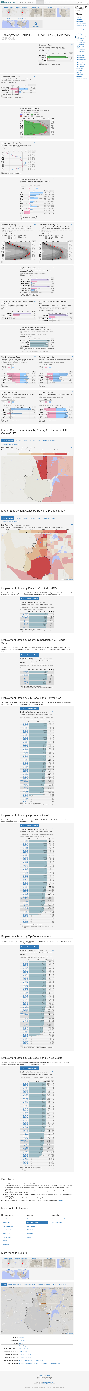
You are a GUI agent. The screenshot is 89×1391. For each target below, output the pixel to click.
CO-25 (25, 1357)
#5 (53, 178)
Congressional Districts (14, 1284)
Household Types (7, 1230)
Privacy (49, 1375)
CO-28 (29, 1357)
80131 (33, 1363)
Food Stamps (31, 1226)
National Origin (7, 1237)
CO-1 (20, 1352)
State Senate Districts (44, 1284)
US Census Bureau (48, 1382)
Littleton (21, 1343)
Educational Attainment (58, 1219)
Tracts (54, 1284)
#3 (53, 108)
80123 (20, 1360)
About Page (60, 1200)
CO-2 (24, 1352)
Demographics (29, 2)
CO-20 (25, 1354)
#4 (35, 142)
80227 (37, 1363)
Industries (30, 1233)
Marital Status (6, 1233)
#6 (35, 224)
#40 (53, 711)
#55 (53, 1071)
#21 (72, 524)
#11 (53, 327)
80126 (25, 1363)
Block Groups (62, 1284)
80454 (54, 1363)
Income (39, 2)
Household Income (32, 1219)
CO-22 (29, 1354)
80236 (45, 1363)
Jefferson (21, 1337)
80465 (41, 1360)
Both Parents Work (8, 441)
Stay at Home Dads (35, 441)
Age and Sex (6, 1222)
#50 (53, 950)
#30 (53, 601)
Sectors (29, 1237)
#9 (35, 301)
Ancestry (5, 1241)
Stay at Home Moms (21, 441)
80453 (50, 1363)
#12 (35, 356)
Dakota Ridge (22, 1346)
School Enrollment (57, 1222)
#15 (72, 391)
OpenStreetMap (44, 1383)
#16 (72, 447)
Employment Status (32, 1222)
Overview (20, 2)
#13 (72, 356)
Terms (44, 1375)
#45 (53, 828)
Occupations (30, 1230)
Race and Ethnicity (8, 1226)
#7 (72, 224)
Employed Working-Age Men (11, 444)
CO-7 (27, 1352)
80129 (29, 1363)
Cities (4, 1284)
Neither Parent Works (49, 441)
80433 (37, 1360)
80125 (25, 1360)
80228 (41, 1363)
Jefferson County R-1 (25, 1349)
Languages (6, 1244)
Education (48, 2)
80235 (33, 1360)
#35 (53, 660)
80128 (29, 1360)
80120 (20, 1363)
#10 (72, 303)
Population (5, 1219)
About (40, 1375)
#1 (72, 44)
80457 (58, 1363)
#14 (35, 391)
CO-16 (21, 1354)
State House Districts (29, 1284)
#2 (35, 76)
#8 (53, 267)
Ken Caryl (30, 1346)
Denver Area (22, 1340)
